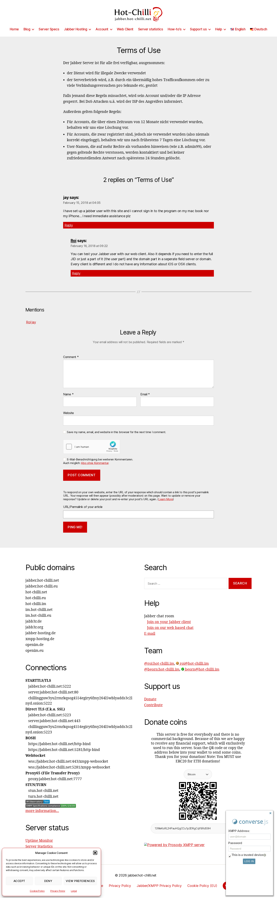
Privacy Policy (57, 891)
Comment (71, 357)
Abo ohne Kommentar (94, 463)
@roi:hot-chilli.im (159, 663)
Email (145, 394)
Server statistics (150, 29)
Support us (198, 29)
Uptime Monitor (39, 840)
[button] (95, 853)
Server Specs (49, 29)
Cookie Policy (37, 891)
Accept (19, 881)
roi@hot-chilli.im (194, 663)
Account (102, 29)
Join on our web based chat (170, 628)
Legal (74, 891)
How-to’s (174, 29)
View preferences (80, 881)
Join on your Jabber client (169, 622)
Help (218, 29)
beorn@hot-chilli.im (201, 669)
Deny (48, 881)
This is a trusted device (247, 855)
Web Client (125, 29)
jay (33, 322)
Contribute (153, 705)
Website (68, 413)
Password (235, 843)
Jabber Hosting (75, 29)
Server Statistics (39, 846)
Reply (68, 225)
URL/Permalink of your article (83, 507)
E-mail (149, 633)
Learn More (165, 499)
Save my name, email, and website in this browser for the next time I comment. (116, 432)
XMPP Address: (239, 831)
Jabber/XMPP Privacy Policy (159, 886)
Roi (73, 240)
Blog (27, 29)
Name (68, 394)
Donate (150, 699)
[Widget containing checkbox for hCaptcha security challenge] (91, 446)
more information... (42, 811)
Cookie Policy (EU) (202, 886)
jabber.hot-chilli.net (142, 875)
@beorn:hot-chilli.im (161, 669)
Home (14, 29)
